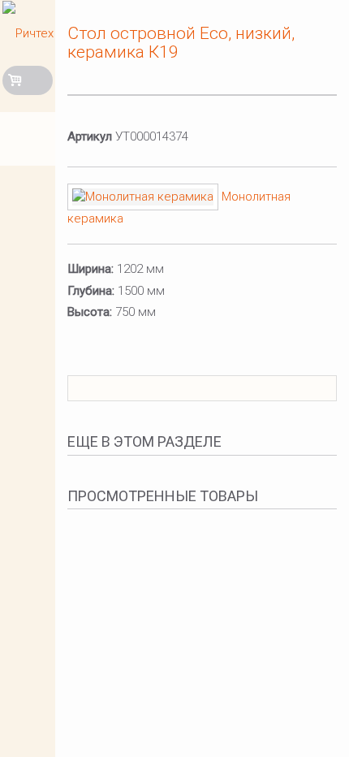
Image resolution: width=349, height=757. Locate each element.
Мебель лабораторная (30, 140)
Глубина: (90, 290)
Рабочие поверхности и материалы (30, 246)
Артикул (89, 136)
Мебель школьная (30, 193)
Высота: (89, 312)
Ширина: (90, 269)
